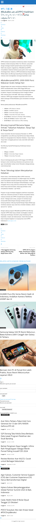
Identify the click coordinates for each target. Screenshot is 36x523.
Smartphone (2, 289)
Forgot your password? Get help (7, 399)
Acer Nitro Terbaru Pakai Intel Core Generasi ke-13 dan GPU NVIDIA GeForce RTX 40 (16, 423)
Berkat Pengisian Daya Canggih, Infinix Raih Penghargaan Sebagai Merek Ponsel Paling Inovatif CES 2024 (17, 448)
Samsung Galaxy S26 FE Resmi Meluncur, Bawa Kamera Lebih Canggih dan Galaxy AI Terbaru (17, 334)
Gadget (1, 365)
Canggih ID (4, 20)
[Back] (0, 380)
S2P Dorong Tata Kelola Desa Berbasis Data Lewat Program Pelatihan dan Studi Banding (17, 436)
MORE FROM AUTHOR (22, 261)
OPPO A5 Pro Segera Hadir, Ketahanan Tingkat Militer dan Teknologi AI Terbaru (27, 252)
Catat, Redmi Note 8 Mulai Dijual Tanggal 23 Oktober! (15, 501)
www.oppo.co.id (12, 220)
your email (2, 407)
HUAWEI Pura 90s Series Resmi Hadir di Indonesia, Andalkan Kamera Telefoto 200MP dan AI (17, 296)
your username (3, 388)
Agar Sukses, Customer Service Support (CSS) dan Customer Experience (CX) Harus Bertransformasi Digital (18, 477)
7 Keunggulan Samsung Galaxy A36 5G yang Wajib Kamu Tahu (8, 251)
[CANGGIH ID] (18, 16)
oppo (6, 224)
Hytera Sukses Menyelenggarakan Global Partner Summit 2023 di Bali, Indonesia (16, 490)
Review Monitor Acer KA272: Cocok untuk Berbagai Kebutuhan (16, 459)
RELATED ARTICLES (7, 261)
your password (3, 393)
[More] (18, 38)
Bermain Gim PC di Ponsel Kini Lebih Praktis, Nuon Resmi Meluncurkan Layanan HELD (15, 372)
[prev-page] (0, 378)
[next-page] (1, 378)
